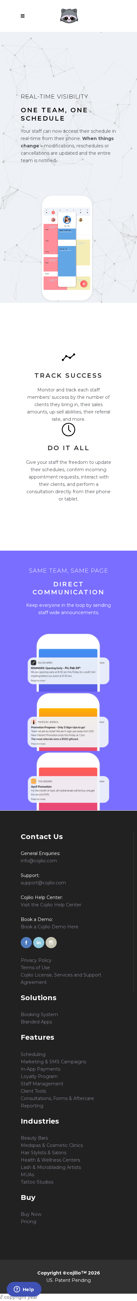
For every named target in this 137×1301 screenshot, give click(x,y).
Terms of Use (35, 967)
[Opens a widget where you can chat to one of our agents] (23, 1290)
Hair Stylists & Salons (43, 1153)
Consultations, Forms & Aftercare (57, 1098)
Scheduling (33, 1054)
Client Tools (33, 1091)
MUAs (27, 1175)
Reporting (32, 1106)
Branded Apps (36, 1022)
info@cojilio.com (39, 861)
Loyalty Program (39, 1076)
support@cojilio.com (43, 883)
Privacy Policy (36, 960)
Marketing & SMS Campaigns (53, 1062)
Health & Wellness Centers (50, 1160)
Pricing (28, 1221)
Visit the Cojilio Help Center (51, 905)
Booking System (39, 1014)
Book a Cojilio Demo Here (49, 927)
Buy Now (31, 1214)
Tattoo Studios (37, 1182)
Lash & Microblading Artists (51, 1167)
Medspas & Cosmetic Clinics (52, 1145)
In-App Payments (40, 1069)
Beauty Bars (34, 1138)
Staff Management (42, 1084)
